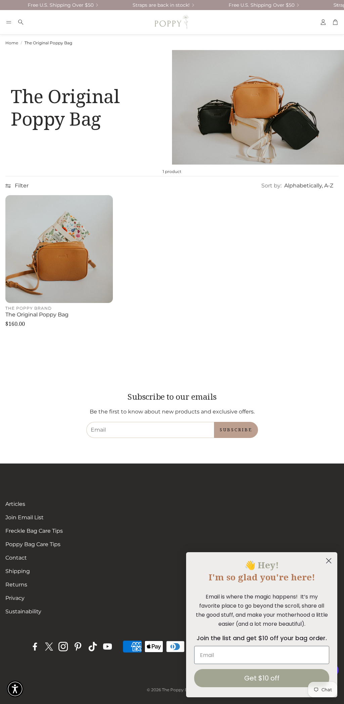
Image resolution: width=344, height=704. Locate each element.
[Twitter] (49, 647)
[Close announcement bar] (337, 5)
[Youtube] (107, 646)
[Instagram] (63, 646)
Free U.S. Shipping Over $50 (53, 5)
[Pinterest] (78, 646)
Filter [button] (22, 185)
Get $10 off (262, 678)
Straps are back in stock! (153, 5)
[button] (8, 22)
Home (11, 42)
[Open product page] (59, 249)
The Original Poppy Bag (48, 42)
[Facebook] (35, 646)
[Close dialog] (329, 561)
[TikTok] (92, 646)
